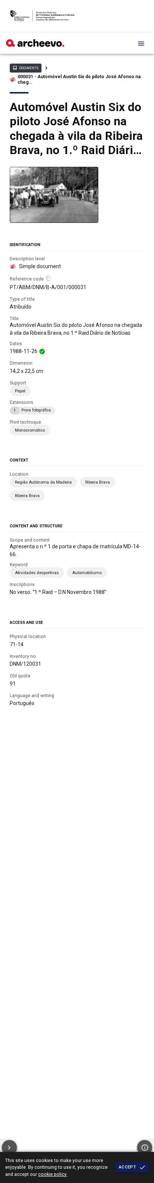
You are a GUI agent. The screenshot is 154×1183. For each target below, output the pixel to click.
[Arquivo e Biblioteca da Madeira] (35, 45)
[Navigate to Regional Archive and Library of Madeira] (42, 16)
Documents (25, 67)
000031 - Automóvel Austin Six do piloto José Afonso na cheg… (79, 79)
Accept (127, 1167)
